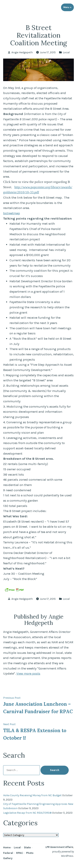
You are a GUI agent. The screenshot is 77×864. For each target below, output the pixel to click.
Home (7, 847)
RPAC (19, 852)
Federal (8, 852)
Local (66, 52)
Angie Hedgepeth (22, 52)
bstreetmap (11, 213)
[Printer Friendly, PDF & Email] (14, 589)
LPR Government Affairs (59, 847)
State (27, 847)
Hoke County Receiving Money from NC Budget (32, 795)
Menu (68, 7)
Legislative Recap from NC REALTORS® (27, 812)
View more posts (28, 673)
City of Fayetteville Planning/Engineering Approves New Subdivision (38, 806)
